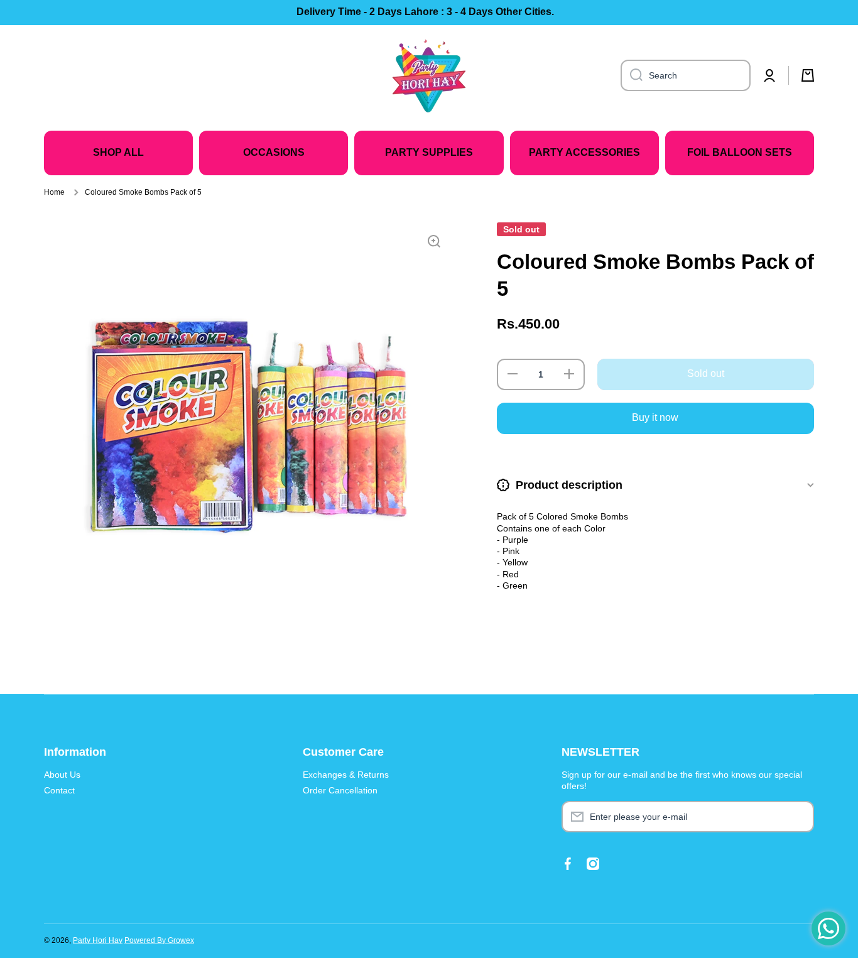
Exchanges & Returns (346, 775)
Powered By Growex (159, 940)
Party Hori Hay (97, 940)
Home (54, 192)
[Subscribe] (798, 816)
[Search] (632, 75)
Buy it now (655, 417)
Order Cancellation (340, 790)
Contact (59, 790)
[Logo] (429, 75)
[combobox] (686, 75)
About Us (62, 775)
